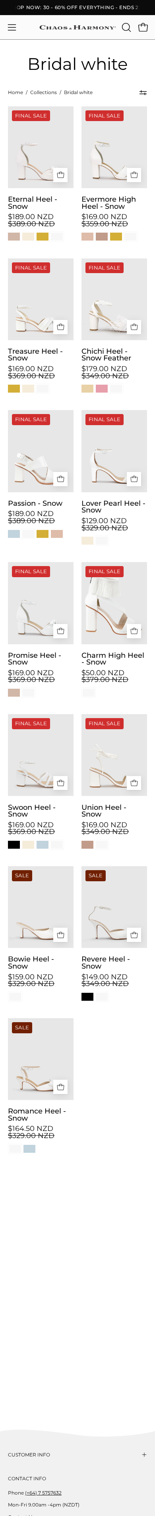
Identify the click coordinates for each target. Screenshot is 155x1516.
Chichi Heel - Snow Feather (106, 355)
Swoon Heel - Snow (32, 811)
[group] (77, 7)
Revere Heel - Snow (105, 962)
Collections (43, 92)
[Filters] (143, 93)
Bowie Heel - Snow (31, 962)
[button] (125, 27)
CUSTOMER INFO (29, 1455)
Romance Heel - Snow (37, 1114)
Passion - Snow (35, 503)
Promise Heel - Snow (34, 659)
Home (15, 92)
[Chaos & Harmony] (77, 27)
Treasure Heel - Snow (35, 355)
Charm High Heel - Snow (112, 659)
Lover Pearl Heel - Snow (113, 507)
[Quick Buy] (60, 175)
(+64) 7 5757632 (43, 1493)
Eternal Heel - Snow (32, 203)
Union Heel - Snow (103, 811)
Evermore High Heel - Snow (108, 203)
